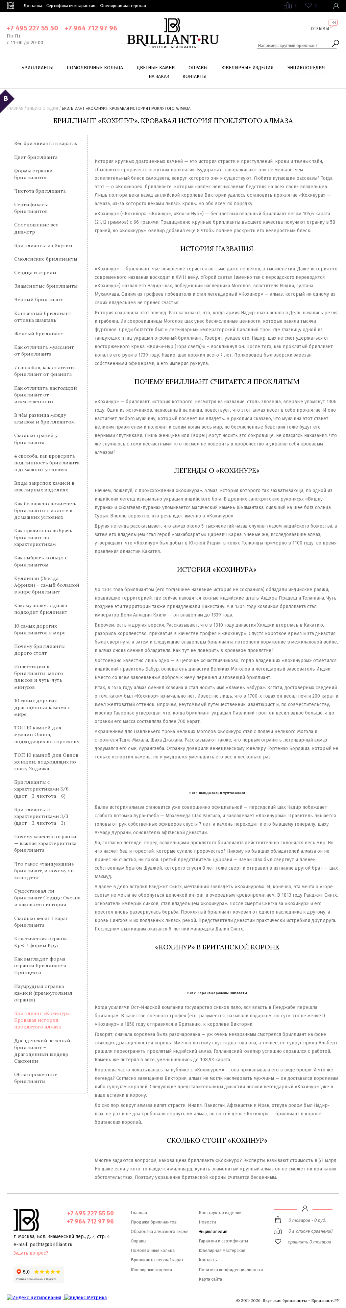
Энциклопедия (306, 68)
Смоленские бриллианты (45, 259)
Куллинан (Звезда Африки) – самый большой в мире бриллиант (46, 585)
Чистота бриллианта (40, 191)
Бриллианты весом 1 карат (157, 1259)
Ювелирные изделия (247, 68)
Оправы (198, 68)
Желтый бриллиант (39, 334)
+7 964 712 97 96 (91, 28)
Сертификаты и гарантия (70, 5)
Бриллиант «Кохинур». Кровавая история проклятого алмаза (42, 1020)
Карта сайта (210, 1279)
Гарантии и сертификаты (223, 1240)
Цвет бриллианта (35, 157)
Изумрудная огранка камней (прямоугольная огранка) (43, 993)
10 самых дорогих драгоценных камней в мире (42, 707)
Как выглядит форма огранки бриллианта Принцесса (40, 965)
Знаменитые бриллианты (46, 286)
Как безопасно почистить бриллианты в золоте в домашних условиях (45, 510)
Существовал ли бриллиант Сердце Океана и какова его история (47, 897)
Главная (15, 108)
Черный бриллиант (38, 299)
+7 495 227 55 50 (32, 28)
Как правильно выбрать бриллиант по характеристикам (43, 537)
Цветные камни (156, 68)
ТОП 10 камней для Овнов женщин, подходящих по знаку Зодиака (46, 762)
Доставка (33, 5)
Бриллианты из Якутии (43, 245)
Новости (207, 1222)
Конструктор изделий (220, 1212)
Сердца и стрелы (35, 272)
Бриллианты (37, 68)
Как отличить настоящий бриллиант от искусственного (45, 395)
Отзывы (320, 28)
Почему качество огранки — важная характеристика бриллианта (45, 843)
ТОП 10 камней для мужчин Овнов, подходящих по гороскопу (46, 734)
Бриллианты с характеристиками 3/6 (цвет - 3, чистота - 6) (41, 789)
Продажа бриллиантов (154, 1222)
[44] (320, 33)
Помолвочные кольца (95, 68)
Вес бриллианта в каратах (45, 143)
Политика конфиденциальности (231, 1269)
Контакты (194, 76)
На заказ (159, 76)
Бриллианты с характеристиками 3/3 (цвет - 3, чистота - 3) (41, 816)
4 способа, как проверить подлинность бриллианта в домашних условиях (46, 463)
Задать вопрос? (31, 1253)
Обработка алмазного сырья (160, 1231)
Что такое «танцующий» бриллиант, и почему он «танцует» (44, 870)
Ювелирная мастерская (122, 5)
